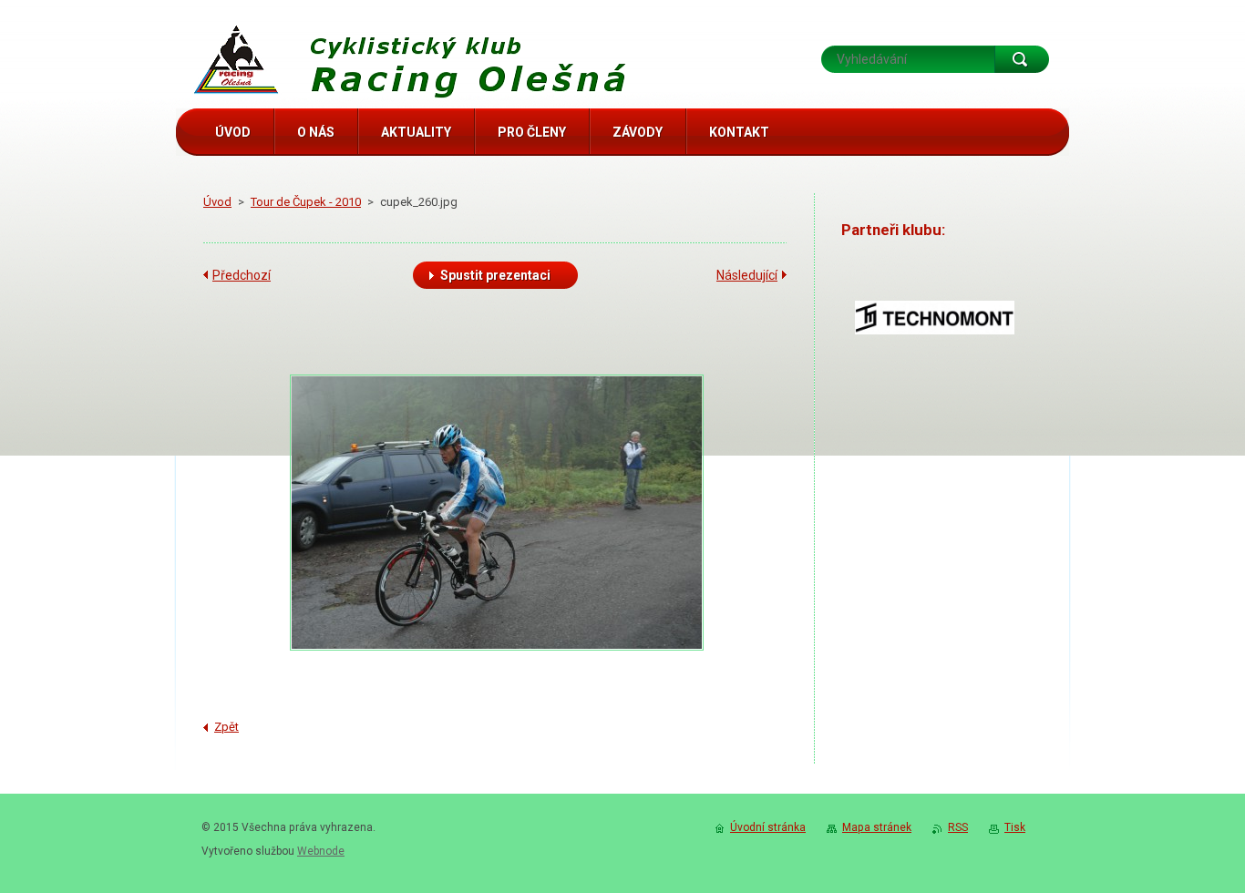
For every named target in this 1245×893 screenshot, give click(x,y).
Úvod (217, 202)
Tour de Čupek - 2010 (306, 202)
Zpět (226, 727)
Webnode (321, 851)
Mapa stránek (876, 827)
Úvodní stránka (768, 827)
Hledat (1021, 59)
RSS (958, 827)
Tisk (1014, 827)
